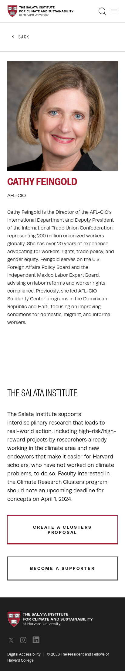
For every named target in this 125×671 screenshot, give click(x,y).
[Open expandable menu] (114, 11)
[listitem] (13, 640)
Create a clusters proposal (62, 530)
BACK (24, 37)
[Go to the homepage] (40, 11)
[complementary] (62, 193)
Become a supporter (62, 568)
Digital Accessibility (24, 654)
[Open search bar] (102, 11)
